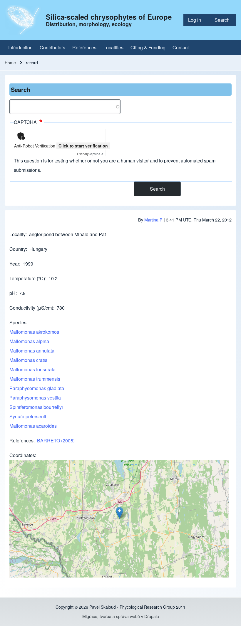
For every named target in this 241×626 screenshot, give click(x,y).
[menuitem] (196, 20)
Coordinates (22, 455)
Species (17, 322)
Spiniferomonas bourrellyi (36, 407)
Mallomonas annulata (31, 350)
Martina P (153, 220)
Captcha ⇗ (90, 154)
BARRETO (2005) (56, 440)
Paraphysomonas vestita (35, 397)
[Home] (23, 20)
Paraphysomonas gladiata (36, 388)
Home (10, 63)
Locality (17, 234)
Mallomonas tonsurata (32, 369)
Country (17, 249)
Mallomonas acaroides (33, 425)
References (21, 440)
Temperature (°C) (27, 278)
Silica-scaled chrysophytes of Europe (109, 17)
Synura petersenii (27, 416)
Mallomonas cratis (28, 360)
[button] (119, 513)
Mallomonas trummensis (34, 378)
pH (12, 293)
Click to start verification (83, 146)
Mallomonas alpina (29, 341)
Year (14, 263)
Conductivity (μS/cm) (31, 307)
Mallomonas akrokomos (34, 331)
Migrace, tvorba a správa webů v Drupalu (120, 616)
